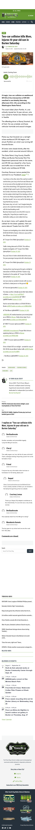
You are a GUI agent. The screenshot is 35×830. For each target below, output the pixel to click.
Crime (13, 22)
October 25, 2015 (23, 356)
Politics (18, 22)
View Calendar (7, 719)
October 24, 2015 (15, 251)
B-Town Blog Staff (12, 46)
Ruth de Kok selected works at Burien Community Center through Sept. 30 (19, 670)
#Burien (13, 317)
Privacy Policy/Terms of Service (26, 825)
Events (8, 22)
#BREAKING (6, 314)
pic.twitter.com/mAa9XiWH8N (11, 297)
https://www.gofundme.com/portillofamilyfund (16, 484)
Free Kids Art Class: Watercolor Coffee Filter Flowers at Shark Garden (18, 690)
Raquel (10, 478)
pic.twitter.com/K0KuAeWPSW (18, 319)
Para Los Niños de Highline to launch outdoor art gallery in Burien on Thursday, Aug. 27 (17, 712)
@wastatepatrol (14, 330)
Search (3, 548)
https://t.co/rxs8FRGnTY (17, 294)
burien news (11, 367)
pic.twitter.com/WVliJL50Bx (10, 335)
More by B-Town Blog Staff (14, 393)
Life (11, 371)
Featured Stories (21, 367)
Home (3, 22)
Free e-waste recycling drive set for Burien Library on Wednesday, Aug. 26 (19, 701)
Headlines (5, 371)
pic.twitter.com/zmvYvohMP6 (11, 351)
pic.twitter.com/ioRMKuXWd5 (23, 306)
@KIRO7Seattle (11, 306)
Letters (24, 22)
